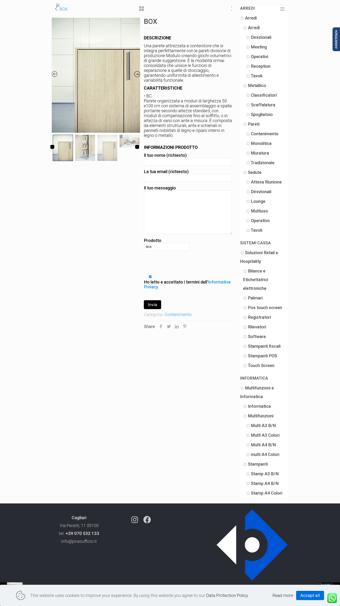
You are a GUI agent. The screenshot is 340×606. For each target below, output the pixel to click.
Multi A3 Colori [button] (265, 435)
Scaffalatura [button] (263, 104)
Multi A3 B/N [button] (263, 425)
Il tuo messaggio (160, 187)
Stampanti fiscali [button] (264, 346)
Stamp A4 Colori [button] (266, 493)
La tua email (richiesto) (166, 171)
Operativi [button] (259, 56)
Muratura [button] (260, 153)
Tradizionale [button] (262, 162)
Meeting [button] (259, 46)
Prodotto (152, 240)
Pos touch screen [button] (265, 307)
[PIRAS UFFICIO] (61, 9)
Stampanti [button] (258, 464)
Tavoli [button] (256, 75)
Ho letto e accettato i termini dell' (187, 284)
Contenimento (178, 314)
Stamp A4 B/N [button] (265, 483)
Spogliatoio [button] (262, 114)
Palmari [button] (255, 298)
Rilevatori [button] (257, 326)
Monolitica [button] (261, 143)
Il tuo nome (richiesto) (165, 155)
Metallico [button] (257, 85)
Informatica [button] (259, 406)
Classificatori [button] (264, 95)
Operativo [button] (260, 220)
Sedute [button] (254, 172)
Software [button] (257, 336)
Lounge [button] (258, 201)
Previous (52, 147)
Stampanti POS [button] (262, 355)
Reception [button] (261, 66)
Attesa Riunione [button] (266, 182)
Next (137, 147)
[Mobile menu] (282, 9)
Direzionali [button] (261, 37)
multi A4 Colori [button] (265, 454)
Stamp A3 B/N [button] (265, 473)
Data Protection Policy (227, 595)
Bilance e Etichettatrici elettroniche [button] (255, 280)
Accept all (310, 595)
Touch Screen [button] (261, 365)
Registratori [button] (259, 317)
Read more (283, 595)
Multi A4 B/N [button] (263, 444)
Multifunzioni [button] (260, 415)
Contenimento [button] (264, 133)
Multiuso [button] (259, 210)
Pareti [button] (254, 124)
